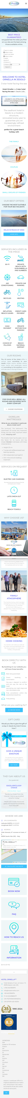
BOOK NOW (15, 710)
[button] (26, 3)
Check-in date (8, 50)
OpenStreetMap (22, 862)
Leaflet (16, 862)
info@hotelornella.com (11, 990)
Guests (6, 58)
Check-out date (9, 54)
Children (6, 62)
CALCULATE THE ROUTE (15, 866)
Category (7, 64)
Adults (6, 60)
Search (7, 67)
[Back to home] (14, 3)
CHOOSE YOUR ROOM (15, 409)
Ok (6, 1093)
